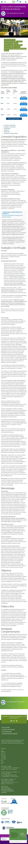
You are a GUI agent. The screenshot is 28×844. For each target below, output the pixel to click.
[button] (2, 2)
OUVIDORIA (4, 792)
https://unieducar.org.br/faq (16, 277)
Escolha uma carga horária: (7, 836)
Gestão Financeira (18, 45)
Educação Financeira (9, 43)
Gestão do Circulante (9, 45)
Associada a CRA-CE (14, 822)
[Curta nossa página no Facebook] (14, 720)
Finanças (16, 43)
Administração (23, 48)
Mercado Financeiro (16, 46)
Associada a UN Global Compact (8, 828)
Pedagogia (16, 48)
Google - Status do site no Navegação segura (6, 802)
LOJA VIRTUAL (4, 786)
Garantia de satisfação (14, 801)
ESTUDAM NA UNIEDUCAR (7, 791)
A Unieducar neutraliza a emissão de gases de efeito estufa (4, 812)
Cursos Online (19, 41)
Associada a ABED (6, 822)
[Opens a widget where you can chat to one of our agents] (18, 835)
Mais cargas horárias (14, 118)
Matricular (23, 98)
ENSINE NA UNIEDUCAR (6, 789)
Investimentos (7, 46)
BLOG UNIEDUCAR (5, 788)
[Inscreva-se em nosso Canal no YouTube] (16, 720)
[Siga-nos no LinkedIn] (11, 720)
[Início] (14, 2)
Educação (6, 50)
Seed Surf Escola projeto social (10, 812)
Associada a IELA (19, 822)
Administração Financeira (10, 39)
